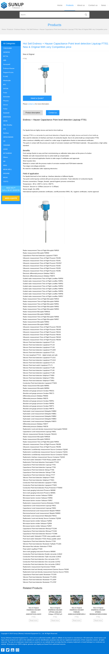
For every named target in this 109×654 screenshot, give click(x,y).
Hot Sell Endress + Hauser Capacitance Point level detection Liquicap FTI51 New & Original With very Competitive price (67, 29)
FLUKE (5, 76)
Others (5, 157)
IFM (4, 129)
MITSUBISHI (7, 153)
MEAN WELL (7, 169)
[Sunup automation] (12, 5)
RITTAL (5, 56)
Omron (5, 105)
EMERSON (7, 117)
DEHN (5, 121)
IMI (4, 161)
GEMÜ (5, 149)
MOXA (5, 177)
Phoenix (6, 101)
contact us (31, 104)
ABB (4, 60)
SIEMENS (6, 52)
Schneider (6, 96)
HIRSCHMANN (8, 137)
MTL (4, 84)
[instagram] (17, 650)
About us (81, 5)
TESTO (5, 181)
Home (59, 5)
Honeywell (6, 64)
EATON (5, 88)
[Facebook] (2, 650)
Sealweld (6, 113)
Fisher (5, 109)
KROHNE (6, 173)
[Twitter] (7, 650)
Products (70, 5)
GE (4, 141)
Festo (5, 92)
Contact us (93, 5)
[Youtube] (12, 650)
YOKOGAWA (7, 48)
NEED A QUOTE (11, 198)
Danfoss (6, 133)
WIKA (5, 165)
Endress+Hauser (20, 29)
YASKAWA (6, 145)
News (103, 5)
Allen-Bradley (7, 125)
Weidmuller (7, 80)
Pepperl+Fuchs (8, 72)
